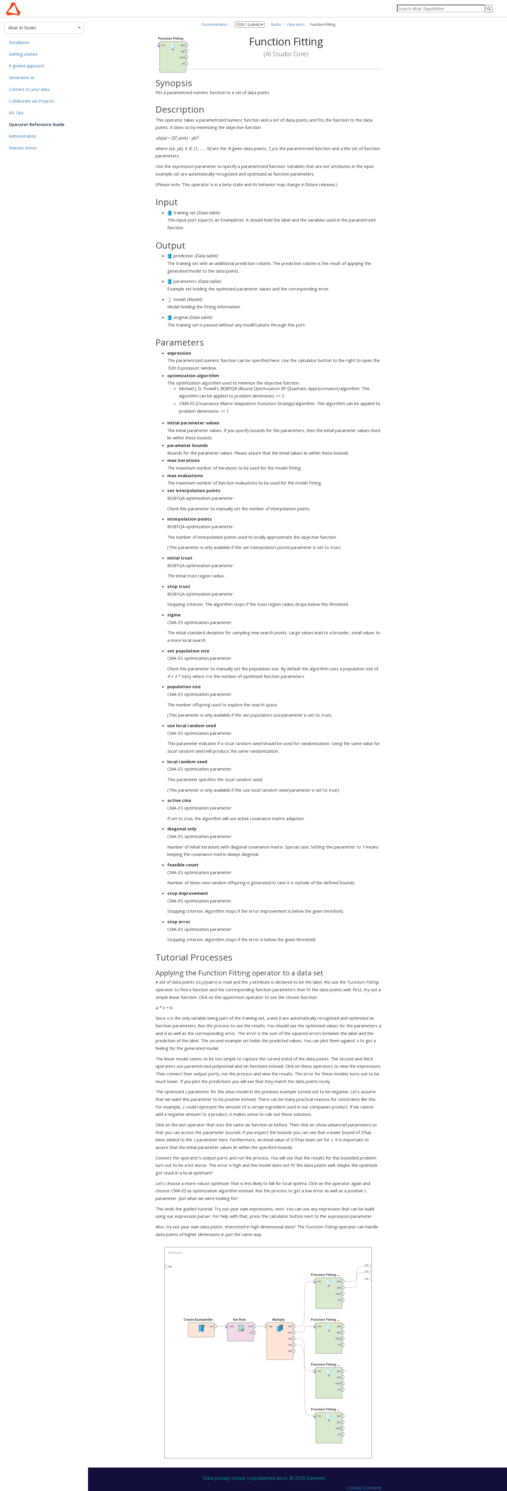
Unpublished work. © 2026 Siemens (286, 1478)
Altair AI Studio (39, 27)
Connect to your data (29, 89)
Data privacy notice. (224, 1478)
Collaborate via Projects (31, 101)
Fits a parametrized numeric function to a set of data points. (213, 87)
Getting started (23, 54)
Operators (296, 24)
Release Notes (23, 148)
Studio (276, 24)
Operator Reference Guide (37, 124)
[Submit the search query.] (489, 9)
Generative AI (21, 77)
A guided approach (26, 66)
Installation (19, 42)
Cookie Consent (364, 1488)
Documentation (214, 24)
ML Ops (16, 112)
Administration (22, 136)
